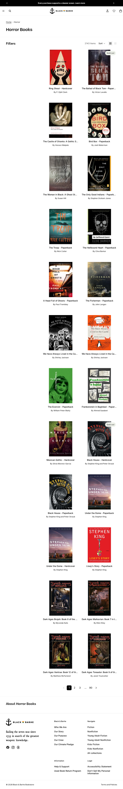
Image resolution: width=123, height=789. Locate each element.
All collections (94, 753)
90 (90, 687)
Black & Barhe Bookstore (23, 784)
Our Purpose (60, 735)
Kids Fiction (93, 744)
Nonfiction (92, 731)
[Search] (10, 11)
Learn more (80, 3)
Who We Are (60, 727)
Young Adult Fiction (97, 735)
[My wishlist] (114, 11)
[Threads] (18, 747)
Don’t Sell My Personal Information (98, 772)
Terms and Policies (109, 784)
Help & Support (61, 766)
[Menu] (3, 10)
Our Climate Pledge (64, 744)
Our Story (59, 731)
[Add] (73, 80)
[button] (102, 43)
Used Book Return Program (67, 771)
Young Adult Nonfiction (99, 740)
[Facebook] (8, 747)
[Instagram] (13, 747)
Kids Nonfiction (95, 748)
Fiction (90, 727)
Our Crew (59, 740)
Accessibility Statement (99, 766)
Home (8, 22)
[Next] (96, 688)
